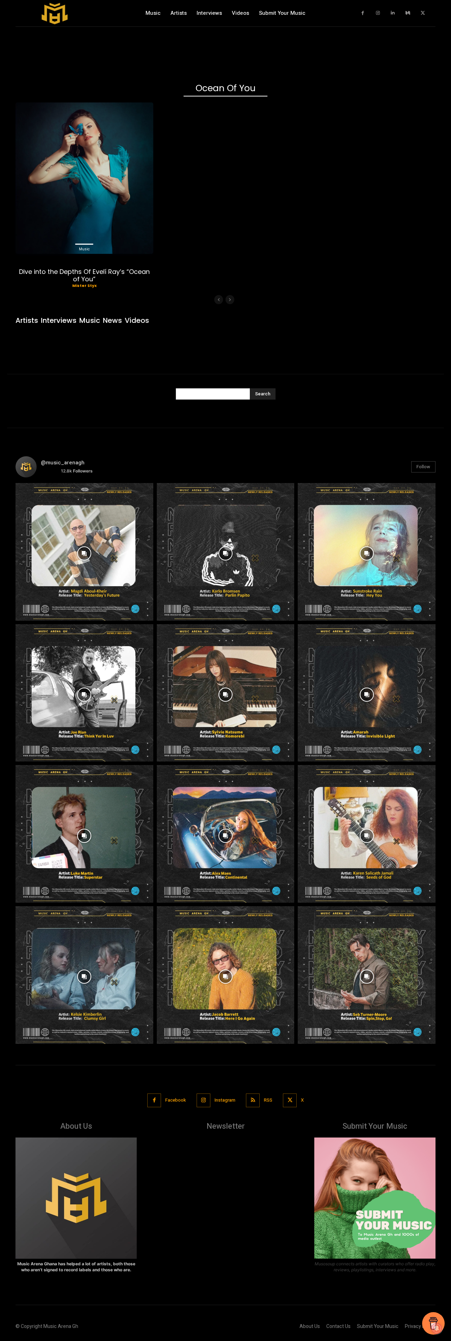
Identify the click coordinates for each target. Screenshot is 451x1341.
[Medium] (408, 13)
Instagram (225, 1100)
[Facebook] (363, 13)
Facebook (175, 1100)
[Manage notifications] (436, 1328)
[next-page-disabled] (230, 299)
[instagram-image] (84, 552)
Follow (423, 466)
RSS (268, 1100)
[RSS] (253, 1100)
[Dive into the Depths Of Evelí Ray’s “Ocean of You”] (84, 178)
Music (84, 249)
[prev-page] (218, 299)
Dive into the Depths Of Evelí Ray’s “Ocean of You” (84, 275)
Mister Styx (84, 285)
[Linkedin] (393, 13)
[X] (423, 13)
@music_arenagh (63, 462)
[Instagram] (378, 13)
